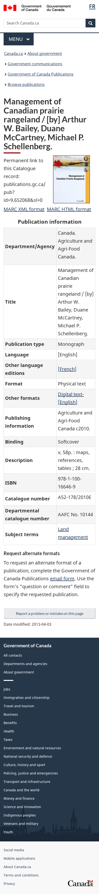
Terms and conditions (21, 875)
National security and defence (28, 756)
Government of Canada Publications (41, 74)
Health (9, 731)
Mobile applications (19, 858)
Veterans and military (21, 823)
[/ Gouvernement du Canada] (37, 7)
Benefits (10, 722)
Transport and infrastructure (27, 781)
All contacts (13, 655)
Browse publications (26, 84)
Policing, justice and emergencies (31, 773)
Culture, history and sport (24, 764)
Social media (14, 850)
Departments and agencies (25, 663)
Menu (16, 39)
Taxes (8, 739)
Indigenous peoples (20, 815)
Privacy (9, 883)
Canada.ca (13, 53)
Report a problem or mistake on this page (49, 613)
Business (11, 714)
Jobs (7, 689)
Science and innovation (22, 806)
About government (44, 53)
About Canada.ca (17, 866)
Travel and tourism (19, 706)
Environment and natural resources (32, 748)
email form (62, 578)
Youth (8, 832)
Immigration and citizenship (27, 697)
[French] (67, 369)
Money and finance (19, 798)
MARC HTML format (69, 209)
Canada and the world (21, 790)
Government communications (35, 63)
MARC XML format (24, 209)
